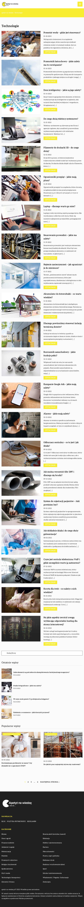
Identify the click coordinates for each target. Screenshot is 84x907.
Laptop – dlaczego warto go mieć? (59, 206)
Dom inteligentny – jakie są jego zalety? (62, 90)
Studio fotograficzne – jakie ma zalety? (27, 686)
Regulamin (31, 821)
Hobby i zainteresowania (52, 843)
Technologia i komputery (11, 877)
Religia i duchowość (9, 864)
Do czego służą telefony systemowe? (61, 119)
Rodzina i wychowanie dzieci (54, 864)
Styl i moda (6, 873)
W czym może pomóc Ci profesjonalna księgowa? (31, 699)
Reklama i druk (48, 860)
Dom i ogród (6, 838)
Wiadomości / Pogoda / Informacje (56, 877)
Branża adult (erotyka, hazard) (54, 834)
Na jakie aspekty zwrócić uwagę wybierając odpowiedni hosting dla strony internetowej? (60, 621)
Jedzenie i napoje (8, 847)
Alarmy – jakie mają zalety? (57, 414)
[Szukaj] (4, 653)
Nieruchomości (48, 851)
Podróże (4, 856)
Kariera (46, 847)
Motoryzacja (6, 851)
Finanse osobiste (8, 843)
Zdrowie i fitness (8, 882)
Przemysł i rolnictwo (9, 860)
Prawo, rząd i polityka (51, 856)
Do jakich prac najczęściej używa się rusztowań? (62, 764)
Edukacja (46, 838)
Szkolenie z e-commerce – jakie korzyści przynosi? (31, 712)
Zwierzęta (47, 882)
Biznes (4, 834)
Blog (3, 821)
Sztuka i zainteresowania (52, 873)
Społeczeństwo (7, 869)
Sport (45, 869)
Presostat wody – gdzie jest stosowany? (62, 33)
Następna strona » (49, 782)
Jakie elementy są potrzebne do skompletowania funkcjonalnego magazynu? (41, 672)
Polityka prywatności (16, 821)
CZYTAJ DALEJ (50, 52)
